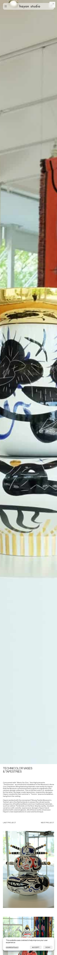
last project (9, 822)
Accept (35, 947)
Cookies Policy (12, 947)
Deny (47, 947)
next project (47, 822)
